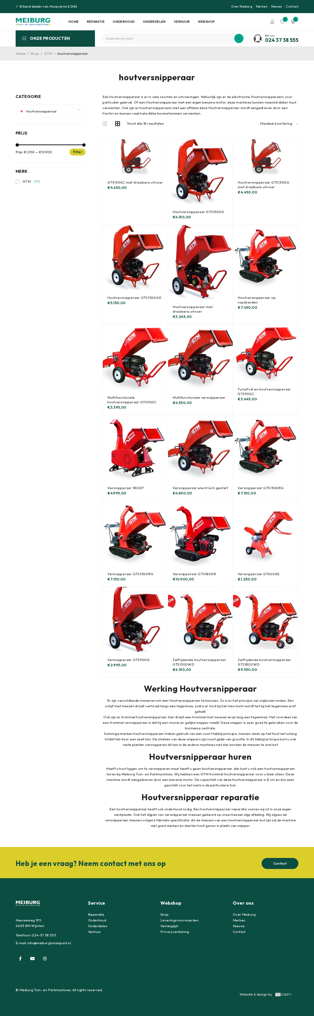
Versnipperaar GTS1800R (194, 574)
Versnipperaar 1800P (125, 488)
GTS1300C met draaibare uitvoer (135, 182)
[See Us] (44, 958)
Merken (262, 6)
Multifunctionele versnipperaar (199, 397)
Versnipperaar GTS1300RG (261, 488)
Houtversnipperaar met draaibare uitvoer (193, 309)
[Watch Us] (32, 958)
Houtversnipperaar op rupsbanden (257, 299)
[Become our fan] (20, 958)
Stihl (74, 6)
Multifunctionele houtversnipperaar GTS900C (132, 399)
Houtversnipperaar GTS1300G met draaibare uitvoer (263, 184)
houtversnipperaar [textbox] (38, 111)
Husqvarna (58, 6)
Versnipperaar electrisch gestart (200, 488)
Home (21, 53)
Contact (292, 6)
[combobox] (51, 111)
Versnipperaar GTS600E (259, 574)
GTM (48, 53)
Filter (77, 152)
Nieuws (276, 6)
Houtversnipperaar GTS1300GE (134, 297)
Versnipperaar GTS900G (128, 660)
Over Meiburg (241, 6)
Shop (35, 53)
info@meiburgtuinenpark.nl (49, 943)
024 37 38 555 (281, 40)
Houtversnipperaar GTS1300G (198, 212)
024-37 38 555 (44, 935)
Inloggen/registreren (272, 22)
